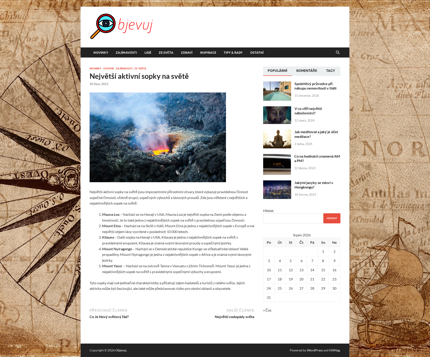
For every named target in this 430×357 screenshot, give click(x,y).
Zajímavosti (126, 52)
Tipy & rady (233, 52)
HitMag (334, 350)
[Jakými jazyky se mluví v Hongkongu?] (277, 183)
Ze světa (166, 52)
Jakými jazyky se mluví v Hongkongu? (314, 184)
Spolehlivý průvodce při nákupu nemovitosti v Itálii (315, 85)
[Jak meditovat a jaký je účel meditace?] (277, 132)
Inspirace (208, 52)
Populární (277, 71)
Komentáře (306, 71)
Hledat (268, 210)
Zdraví (186, 52)
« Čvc (267, 310)
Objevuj (120, 350)
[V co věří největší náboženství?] (277, 109)
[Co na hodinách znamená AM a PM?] (277, 156)
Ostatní (257, 52)
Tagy (330, 71)
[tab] (277, 71)
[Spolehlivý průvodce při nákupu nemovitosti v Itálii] (277, 84)
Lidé (147, 52)
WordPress (315, 350)
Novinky (100, 52)
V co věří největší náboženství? (308, 110)
